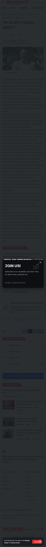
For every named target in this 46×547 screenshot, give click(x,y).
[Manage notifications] (40, 542)
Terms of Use (15, 542)
